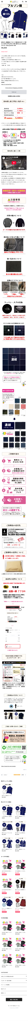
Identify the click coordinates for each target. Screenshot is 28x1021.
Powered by (12, 1007)
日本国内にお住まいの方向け (14, 96)
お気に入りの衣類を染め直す (7, 976)
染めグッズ (3, 988)
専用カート (3, 993)
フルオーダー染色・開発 (6, 980)
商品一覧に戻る (14, 999)
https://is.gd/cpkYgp (6, 84)
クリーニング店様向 (5, 984)
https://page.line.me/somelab (8, 766)
